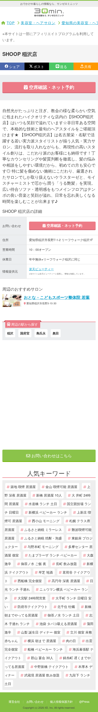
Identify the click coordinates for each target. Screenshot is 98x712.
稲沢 (10, 333)
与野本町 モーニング (43, 546)
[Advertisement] (49, 394)
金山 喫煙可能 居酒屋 (61, 486)
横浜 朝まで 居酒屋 (42, 640)
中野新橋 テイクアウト (51, 666)
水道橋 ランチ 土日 (43, 503)
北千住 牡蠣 (66, 606)
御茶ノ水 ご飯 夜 (33, 563)
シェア (14, 66)
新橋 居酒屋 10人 (49, 495)
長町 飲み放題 (66, 563)
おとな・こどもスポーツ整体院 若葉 (57, 297)
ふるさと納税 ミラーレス (43, 529)
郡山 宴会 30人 (42, 657)
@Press (84, 701)
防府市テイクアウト (33, 606)
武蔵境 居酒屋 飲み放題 (41, 674)
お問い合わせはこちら (51, 455)
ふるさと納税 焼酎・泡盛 (43, 537)
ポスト (39, 66)
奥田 (56, 333)
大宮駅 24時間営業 (32, 597)
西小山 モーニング (45, 520)
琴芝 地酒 (46, 572)
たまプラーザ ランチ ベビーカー (53, 554)
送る (63, 66)
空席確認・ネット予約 (51, 87)
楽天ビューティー (41, 269)
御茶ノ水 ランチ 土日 (63, 614)
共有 (87, 66)
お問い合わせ (35, 701)
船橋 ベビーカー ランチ (45, 649)
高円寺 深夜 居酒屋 (66, 580)
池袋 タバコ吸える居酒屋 (58, 623)
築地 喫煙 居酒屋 (23, 486)
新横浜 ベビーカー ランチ (48, 512)
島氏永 (41, 333)
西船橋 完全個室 (30, 580)
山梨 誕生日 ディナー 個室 (40, 632)
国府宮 (24, 333)
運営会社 (14, 701)
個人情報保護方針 (61, 701)
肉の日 (71, 640)
